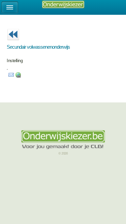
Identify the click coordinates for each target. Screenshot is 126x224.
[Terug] (13, 42)
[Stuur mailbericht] (11, 76)
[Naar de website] (18, 76)
